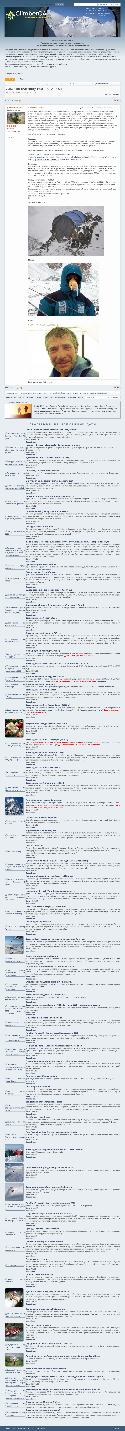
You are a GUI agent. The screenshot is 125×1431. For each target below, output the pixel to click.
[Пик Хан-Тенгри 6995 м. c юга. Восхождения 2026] (15, 1209)
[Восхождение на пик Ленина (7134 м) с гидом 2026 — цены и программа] (15, 1013)
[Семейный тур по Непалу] (15, 1124)
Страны (38, 397)
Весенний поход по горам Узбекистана (46, 1368)
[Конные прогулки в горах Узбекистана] (15, 1316)
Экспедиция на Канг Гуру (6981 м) (43, 650)
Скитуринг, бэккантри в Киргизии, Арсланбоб (49, 481)
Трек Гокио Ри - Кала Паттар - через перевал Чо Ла (51, 1132)
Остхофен (110, 406)
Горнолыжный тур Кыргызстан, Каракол (47, 511)
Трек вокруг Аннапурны (38, 1086)
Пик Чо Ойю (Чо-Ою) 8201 (102, 57)
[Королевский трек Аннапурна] (15, 838)
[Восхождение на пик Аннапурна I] (15, 1415)
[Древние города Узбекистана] (15, 568)
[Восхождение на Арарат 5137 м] (15, 625)
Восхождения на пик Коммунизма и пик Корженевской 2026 (57, 663)
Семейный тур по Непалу (38, 1117)
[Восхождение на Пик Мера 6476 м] (15, 775)
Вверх (7, 388)
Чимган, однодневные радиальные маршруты (50, 496)
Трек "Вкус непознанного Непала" (39, 1079)
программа (33, 1063)
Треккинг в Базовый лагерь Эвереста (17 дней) (49, 876)
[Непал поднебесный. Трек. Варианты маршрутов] (15, 900)
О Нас (22, 397)
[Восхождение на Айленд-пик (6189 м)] (15, 790)
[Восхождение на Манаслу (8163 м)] (15, 1406)
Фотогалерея (48, 397)
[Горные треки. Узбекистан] (15, 1282)
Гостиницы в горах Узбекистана (42, 470)
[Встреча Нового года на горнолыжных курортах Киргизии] (14, 953)
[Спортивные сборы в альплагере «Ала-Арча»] (15, 1221)
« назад (108, 94)
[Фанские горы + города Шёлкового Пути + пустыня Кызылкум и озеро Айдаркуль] (15, 555)
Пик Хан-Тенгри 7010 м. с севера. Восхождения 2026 (52, 1033)
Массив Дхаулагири (47, 57)
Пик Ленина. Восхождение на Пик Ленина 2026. (50, 966)
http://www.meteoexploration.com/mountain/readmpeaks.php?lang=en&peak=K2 (61, 157)
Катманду (95, 406)
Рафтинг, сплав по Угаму (38, 1325)
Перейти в (80, 397)
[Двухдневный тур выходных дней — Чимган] (15, 1350)
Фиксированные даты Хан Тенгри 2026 (46, 994)
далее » (116, 94)
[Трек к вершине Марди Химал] (15, 1081)
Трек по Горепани (34, 845)
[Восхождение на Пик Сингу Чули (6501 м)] (15, 746)
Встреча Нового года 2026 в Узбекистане (46, 723)
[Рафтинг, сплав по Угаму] (14, 1341)
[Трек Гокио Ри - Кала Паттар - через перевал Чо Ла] (15, 1139)
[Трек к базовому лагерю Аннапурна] (14, 814)
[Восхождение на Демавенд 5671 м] (15, 642)
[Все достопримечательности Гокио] (15, 1110)
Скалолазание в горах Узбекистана (44, 1017)
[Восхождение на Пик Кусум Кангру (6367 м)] (15, 712)
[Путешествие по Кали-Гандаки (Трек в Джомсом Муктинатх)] (15, 869)
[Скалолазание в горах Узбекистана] (15, 1025)
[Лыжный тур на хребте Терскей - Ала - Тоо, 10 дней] (15, 438)
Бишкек (69, 406)
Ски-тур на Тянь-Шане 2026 (39, 526)
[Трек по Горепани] (13, 852)
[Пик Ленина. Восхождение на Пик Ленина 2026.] (15, 975)
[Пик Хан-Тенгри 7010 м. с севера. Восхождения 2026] (15, 1040)
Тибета (35, 59)
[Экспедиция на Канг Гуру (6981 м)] (15, 657)
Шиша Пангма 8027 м (14, 59)
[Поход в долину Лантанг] (15, 929)
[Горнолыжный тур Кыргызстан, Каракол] (15, 519)
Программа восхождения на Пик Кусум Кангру (53, 710)
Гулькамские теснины (37, 1259)
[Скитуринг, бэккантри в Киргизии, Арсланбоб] (15, 488)
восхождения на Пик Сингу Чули (107, 742)
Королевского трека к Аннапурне (57, 833)
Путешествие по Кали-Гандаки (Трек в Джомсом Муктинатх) (57, 860)
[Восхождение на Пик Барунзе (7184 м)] (15, 680)
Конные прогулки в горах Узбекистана (46, 1309)
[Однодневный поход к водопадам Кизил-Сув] (15, 597)
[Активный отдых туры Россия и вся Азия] (8, 134)
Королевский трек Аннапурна (41, 830)
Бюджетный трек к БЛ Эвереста (38, 1048)
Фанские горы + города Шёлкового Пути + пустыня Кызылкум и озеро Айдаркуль (67, 541)
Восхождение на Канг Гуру (36, 653)
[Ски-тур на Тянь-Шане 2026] (15, 534)
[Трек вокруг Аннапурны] (15, 1094)
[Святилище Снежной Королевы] (15, 823)
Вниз (7, 101)
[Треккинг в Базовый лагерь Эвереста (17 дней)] (15, 884)
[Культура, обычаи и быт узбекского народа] (15, 464)
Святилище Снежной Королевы (42, 817)
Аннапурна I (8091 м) (13, 57)
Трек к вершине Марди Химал (41, 1076)
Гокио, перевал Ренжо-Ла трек (41, 572)
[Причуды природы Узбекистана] (15, 1235)
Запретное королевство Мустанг (42, 956)
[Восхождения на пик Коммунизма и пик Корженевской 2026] (15, 671)
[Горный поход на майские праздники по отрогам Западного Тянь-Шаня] (14, 1366)
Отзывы (29, 397)
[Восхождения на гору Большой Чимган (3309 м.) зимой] (14, 1161)
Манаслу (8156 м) (30, 57)
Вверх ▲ (117, 1428)
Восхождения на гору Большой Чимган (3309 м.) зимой (54, 1149)
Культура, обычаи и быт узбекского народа (48, 457)
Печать (116, 101)
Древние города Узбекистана (41, 564)
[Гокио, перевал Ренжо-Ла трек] (15, 581)
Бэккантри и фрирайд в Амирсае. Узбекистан (49, 1167)
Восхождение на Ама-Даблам (41, 689)
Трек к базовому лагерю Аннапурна (44, 800)
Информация (60, 397)
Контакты (72, 397)
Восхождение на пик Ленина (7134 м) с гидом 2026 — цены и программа (63, 1005)
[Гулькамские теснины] (14, 1265)
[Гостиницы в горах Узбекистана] (15, 475)
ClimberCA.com (12, 397)
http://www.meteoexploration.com (46, 159)
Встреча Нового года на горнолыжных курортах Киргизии (56, 939)
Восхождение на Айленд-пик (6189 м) (45, 783)
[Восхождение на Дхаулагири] (15, 687)
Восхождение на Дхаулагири (41, 684)
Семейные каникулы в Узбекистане (44, 1241)
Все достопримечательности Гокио (44, 1101)
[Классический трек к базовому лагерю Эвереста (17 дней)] (15, 612)
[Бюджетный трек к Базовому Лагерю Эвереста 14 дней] (15, 1054)
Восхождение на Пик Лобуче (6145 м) (44, 752)
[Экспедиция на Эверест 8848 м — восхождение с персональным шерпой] (15, 1398)
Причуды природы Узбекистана (42, 1228)
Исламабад (85, 406)
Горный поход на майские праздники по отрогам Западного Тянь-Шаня (63, 1356)
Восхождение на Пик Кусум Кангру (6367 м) (48, 705)
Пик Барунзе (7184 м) (34, 679)
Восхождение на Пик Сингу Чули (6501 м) (47, 739)
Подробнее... (31, 442)
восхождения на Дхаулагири (46, 687)
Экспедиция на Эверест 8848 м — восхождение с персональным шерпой (63, 1389)
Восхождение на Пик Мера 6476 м (43, 767)
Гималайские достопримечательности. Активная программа (57, 1061)
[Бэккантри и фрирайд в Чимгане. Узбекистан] (14, 1200)
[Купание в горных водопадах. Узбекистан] (14, 1306)
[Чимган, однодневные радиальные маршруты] (15, 503)
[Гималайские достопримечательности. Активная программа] (15, 1069)
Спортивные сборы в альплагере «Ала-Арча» (49, 1213)
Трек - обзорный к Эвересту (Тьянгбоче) (46, 906)
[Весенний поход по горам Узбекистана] (15, 1372)
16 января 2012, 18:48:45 (36, 108)
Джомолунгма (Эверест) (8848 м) (99, 54)
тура (40, 894)
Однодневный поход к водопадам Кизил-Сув (49, 590)
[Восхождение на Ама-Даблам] (15, 697)
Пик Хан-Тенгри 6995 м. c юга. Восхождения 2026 (50, 1203)
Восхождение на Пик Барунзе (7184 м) (45, 676)
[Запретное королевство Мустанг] (15, 961)
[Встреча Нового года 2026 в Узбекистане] (14, 737)
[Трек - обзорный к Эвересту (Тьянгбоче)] (15, 914)
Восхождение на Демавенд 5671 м (43, 633)
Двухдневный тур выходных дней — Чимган (49, 1343)
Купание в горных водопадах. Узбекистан (47, 1291)
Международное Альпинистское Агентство (52, 411)
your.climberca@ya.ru (58, 64)
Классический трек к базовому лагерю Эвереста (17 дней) (55, 605)
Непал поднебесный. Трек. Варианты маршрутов (51, 891)
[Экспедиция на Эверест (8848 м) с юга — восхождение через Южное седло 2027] (15, 1385)
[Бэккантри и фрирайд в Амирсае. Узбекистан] (14, 1181)
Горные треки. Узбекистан (39, 1274)
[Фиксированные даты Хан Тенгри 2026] (15, 999)
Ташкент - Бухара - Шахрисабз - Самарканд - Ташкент (53, 445)
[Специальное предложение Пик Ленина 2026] (15, 989)
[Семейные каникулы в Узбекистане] (15, 1250)
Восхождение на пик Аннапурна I (43, 1410)
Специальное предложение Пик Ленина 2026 (49, 981)
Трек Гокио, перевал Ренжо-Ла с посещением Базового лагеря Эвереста (56, 575)
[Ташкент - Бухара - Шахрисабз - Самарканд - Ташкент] (15, 452)
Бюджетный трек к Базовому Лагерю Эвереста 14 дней (54, 1045)
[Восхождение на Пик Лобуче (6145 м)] (15, 760)
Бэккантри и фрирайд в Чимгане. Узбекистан (49, 1187)
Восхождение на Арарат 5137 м (41, 618)
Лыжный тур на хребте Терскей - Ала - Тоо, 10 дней (51, 429)
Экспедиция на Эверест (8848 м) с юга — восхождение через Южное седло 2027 (66, 1376)
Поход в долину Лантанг (38, 921)
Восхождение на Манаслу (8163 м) (43, 1402)
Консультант (15, 107)
